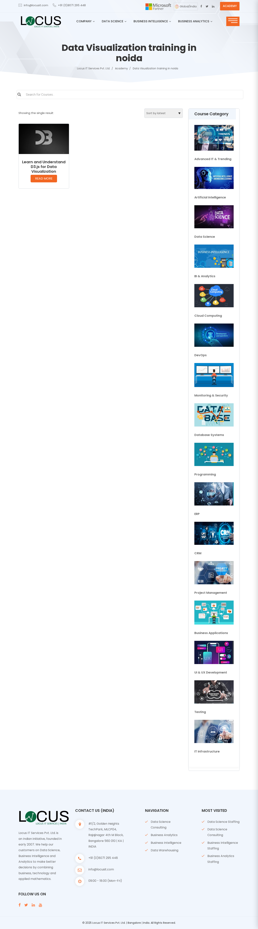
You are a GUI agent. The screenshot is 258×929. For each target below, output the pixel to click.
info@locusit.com (36, 5)
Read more (44, 178)
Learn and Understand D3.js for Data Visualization (44, 166)
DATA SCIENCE (112, 21)
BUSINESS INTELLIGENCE (151, 21)
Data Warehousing (164, 850)
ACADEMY (230, 6)
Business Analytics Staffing (220, 859)
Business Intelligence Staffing (222, 846)
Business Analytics (164, 835)
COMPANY (84, 21)
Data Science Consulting (161, 825)
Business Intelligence (166, 843)
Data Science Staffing (223, 822)
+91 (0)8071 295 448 (72, 5)
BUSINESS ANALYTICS (193, 21)
